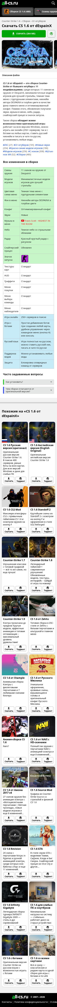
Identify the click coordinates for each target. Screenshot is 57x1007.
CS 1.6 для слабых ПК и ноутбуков (41, 906)
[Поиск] (53, 3)
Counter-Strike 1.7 (14, 560)
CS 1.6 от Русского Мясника (41, 679)
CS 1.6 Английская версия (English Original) (41, 447)
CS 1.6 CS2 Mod (12, 509)
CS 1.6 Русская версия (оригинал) (15, 446)
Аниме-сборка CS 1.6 (14, 741)
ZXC (8, 144)
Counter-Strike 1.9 (14, 619)
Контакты (7, 1001)
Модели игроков (15, 151)
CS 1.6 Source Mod (41, 790)
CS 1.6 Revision (12, 848)
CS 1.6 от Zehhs (39, 619)
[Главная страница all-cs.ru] (10, 3)
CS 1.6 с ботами (12, 958)
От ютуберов (24, 144)
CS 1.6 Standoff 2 (40, 509)
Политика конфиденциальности (31, 1001)
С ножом (37, 151)
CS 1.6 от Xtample (13, 677)
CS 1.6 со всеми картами (39, 960)
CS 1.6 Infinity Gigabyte (11, 906)
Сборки (24, 154)
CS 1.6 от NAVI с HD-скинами (39, 741)
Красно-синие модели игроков (29, 148)
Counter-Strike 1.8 (41, 560)
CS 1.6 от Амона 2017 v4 (13, 791)
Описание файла (11, 75)
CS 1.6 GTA (36, 848)
